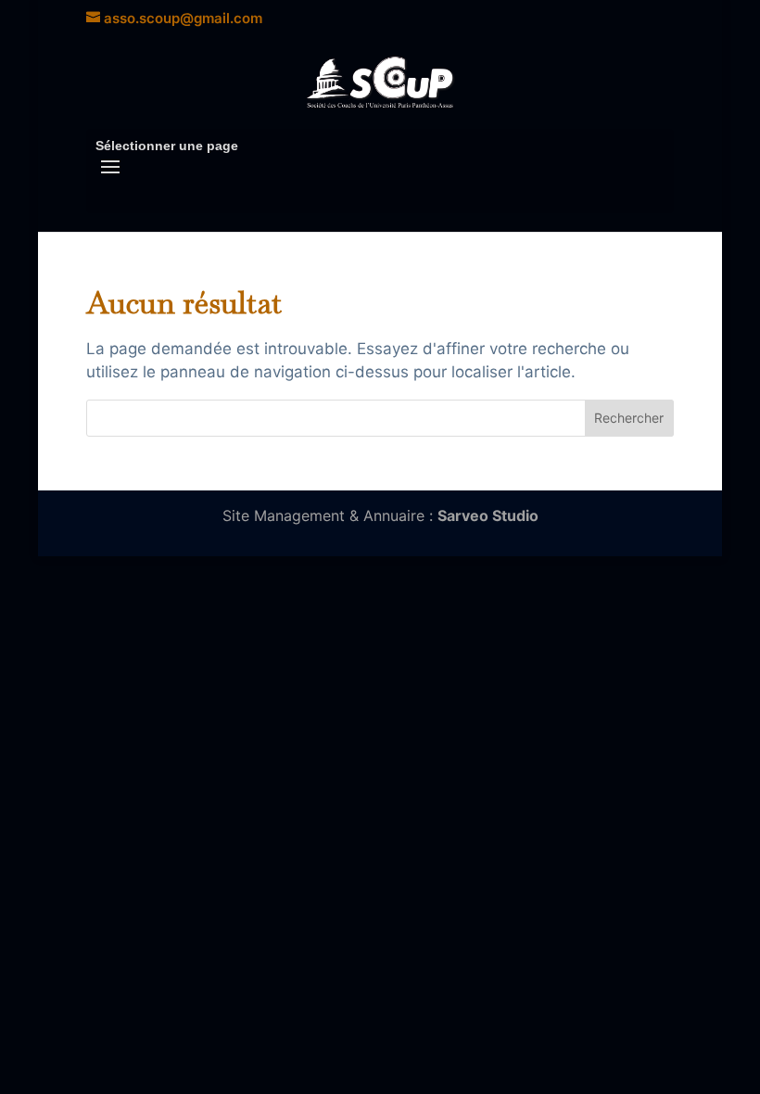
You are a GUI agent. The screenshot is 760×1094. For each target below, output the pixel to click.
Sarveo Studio (487, 515)
